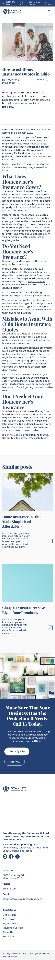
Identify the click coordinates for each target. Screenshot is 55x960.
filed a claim (17, 132)
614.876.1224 (9, 888)
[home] (12, 11)
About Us (8, 932)
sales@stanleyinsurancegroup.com (22, 899)
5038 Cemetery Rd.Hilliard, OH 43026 (13, 877)
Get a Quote (9, 915)
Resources (8, 936)
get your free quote (30, 438)
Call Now (14, 761)
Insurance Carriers (13, 927)
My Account (9, 923)
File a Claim (9, 919)
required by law (36, 281)
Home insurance (20, 197)
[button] (49, 11)
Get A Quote (17, 751)
